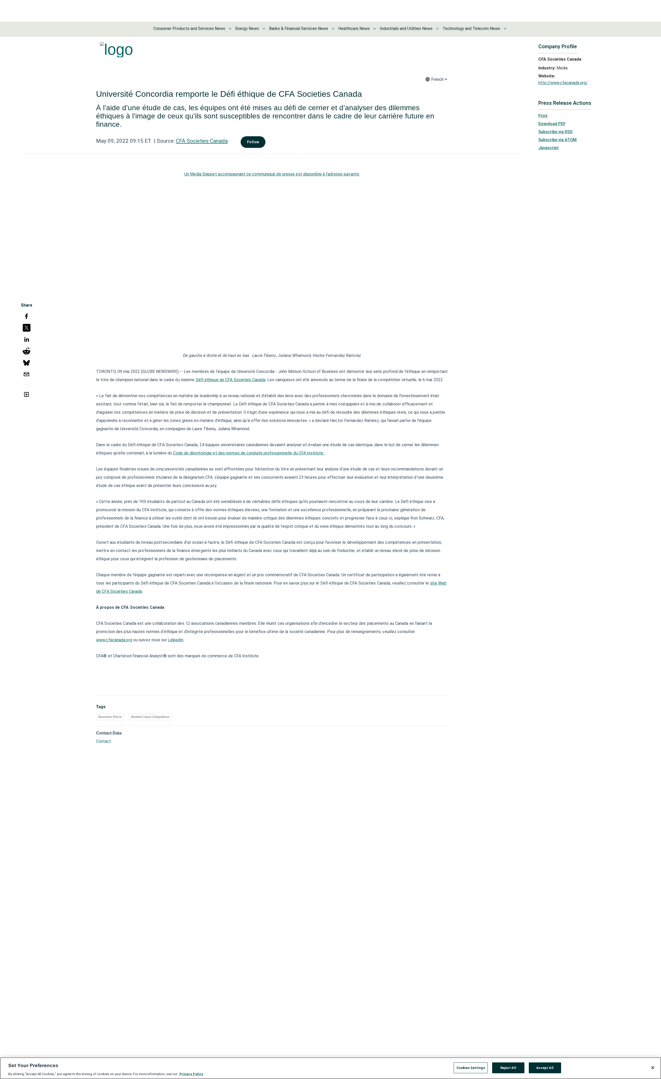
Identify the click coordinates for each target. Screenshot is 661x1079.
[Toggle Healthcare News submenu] (374, 28)
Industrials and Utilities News (406, 28)
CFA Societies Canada (202, 141)
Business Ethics (110, 717)
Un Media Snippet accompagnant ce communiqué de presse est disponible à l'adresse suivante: (272, 174)
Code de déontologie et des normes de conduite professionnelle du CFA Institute (248, 453)
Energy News (247, 28)
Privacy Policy (191, 1074)
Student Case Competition (150, 717)
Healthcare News (354, 28)
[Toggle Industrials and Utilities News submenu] (437, 28)
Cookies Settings (471, 1067)
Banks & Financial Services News (298, 28)
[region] (330, 1068)
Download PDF (552, 123)
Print (543, 115)
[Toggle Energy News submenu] (263, 28)
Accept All (545, 1067)
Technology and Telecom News (471, 28)
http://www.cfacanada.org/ (563, 82)
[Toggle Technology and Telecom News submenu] (505, 28)
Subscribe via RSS (555, 131)
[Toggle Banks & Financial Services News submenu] (333, 28)
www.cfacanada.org (114, 639)
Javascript (548, 147)
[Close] (652, 1067)
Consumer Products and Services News (189, 28)
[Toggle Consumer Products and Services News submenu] (230, 28)
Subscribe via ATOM (557, 139)
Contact (103, 741)
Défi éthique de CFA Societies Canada (231, 379)
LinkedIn (176, 639)
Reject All (508, 1067)
